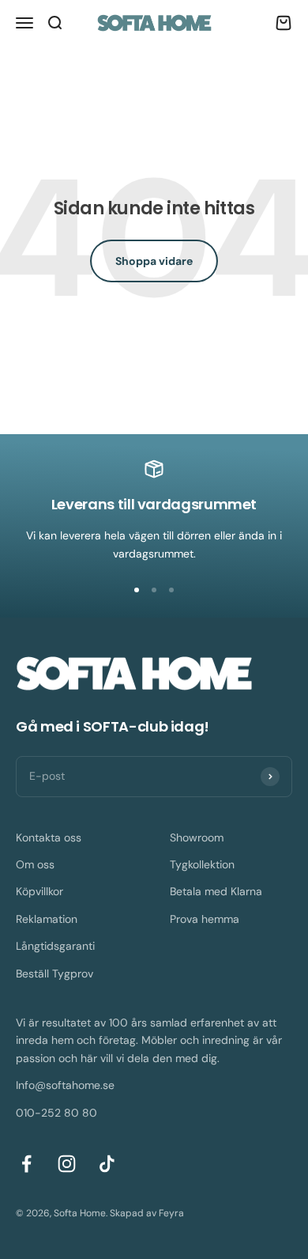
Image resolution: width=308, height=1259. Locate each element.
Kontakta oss (48, 837)
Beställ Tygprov (54, 973)
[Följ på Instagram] (66, 1163)
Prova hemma (204, 919)
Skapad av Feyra (147, 1213)
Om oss (35, 864)
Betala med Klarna (216, 891)
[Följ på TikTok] (107, 1163)
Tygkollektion (202, 864)
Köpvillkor (39, 891)
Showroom (196, 837)
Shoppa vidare (154, 261)
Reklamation (46, 919)
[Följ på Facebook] (26, 1163)
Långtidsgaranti (55, 946)
